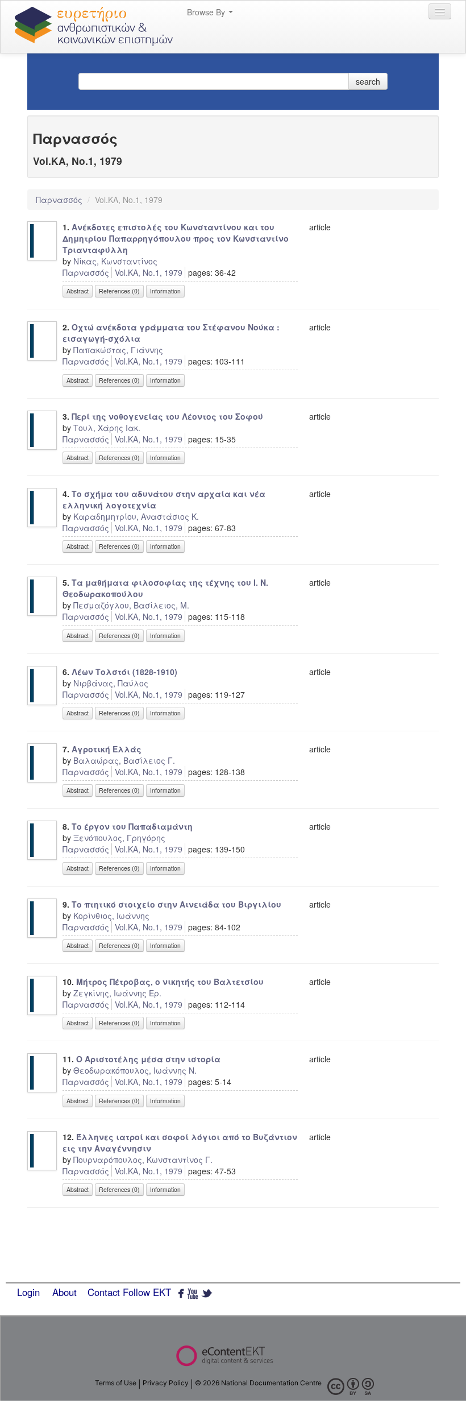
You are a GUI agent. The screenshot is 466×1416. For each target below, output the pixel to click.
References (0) (119, 291)
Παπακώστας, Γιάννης (118, 349)
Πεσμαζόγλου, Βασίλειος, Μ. (131, 605)
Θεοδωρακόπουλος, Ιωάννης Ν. (135, 1070)
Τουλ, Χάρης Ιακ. (106, 427)
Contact (104, 1292)
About (64, 1292)
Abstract (77, 291)
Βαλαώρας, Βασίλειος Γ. (124, 760)
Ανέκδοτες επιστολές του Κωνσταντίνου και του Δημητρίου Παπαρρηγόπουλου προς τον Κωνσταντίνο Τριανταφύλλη (176, 238)
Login (28, 1292)
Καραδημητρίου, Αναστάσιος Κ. (136, 516)
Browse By (207, 12)
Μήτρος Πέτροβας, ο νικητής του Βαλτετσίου (170, 981)
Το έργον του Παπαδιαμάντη (132, 826)
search (368, 81)
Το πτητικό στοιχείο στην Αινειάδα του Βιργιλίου (176, 904)
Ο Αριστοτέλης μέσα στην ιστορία (148, 1059)
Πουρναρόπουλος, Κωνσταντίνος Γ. (143, 1159)
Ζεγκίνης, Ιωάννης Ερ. (117, 993)
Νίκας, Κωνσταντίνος (115, 261)
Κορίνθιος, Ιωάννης (111, 915)
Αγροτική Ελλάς (107, 749)
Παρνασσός (60, 199)
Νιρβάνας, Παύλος (110, 683)
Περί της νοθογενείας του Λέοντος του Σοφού (167, 416)
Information (165, 291)
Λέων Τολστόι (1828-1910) (124, 671)
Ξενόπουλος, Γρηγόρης (119, 837)
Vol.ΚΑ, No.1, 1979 (148, 272)
